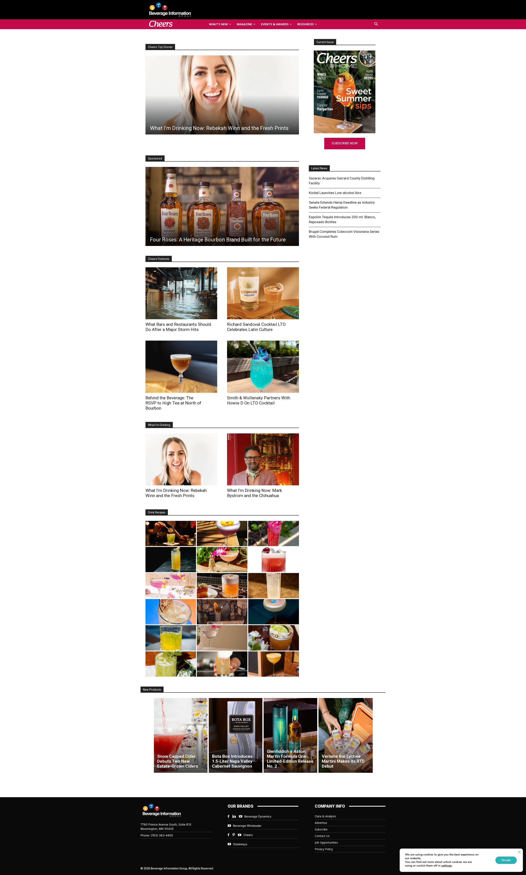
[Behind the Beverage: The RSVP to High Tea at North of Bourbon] (181, 367)
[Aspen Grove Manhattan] (222, 611)
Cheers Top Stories (160, 47)
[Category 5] (273, 533)
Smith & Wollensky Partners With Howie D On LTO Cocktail (258, 400)
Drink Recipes (156, 512)
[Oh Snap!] (170, 664)
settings (446, 866)
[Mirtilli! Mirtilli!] (222, 533)
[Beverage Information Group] (183, 9)
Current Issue (325, 42)
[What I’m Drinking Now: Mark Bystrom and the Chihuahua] (263, 459)
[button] (376, 24)
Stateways (240, 844)
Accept (506, 860)
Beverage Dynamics (257, 816)
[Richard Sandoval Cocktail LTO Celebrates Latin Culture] (263, 293)
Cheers (248, 835)
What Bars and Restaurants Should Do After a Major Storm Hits (178, 327)
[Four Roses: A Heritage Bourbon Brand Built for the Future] (222, 206)
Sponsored (155, 158)
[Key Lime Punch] (170, 611)
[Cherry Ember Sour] (273, 559)
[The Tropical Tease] (222, 559)
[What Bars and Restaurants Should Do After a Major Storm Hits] (222, 94)
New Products (152, 689)
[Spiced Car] (222, 664)
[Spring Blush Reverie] (222, 637)
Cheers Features (158, 259)
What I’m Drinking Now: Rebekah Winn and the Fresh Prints (176, 493)
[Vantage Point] (170, 559)
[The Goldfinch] (170, 637)
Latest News (319, 168)
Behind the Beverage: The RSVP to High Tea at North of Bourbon (173, 403)
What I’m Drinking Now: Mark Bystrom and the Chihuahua (254, 493)
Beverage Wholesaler (247, 825)
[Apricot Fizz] (222, 585)
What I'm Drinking (159, 425)
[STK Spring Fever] (273, 637)
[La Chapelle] (170, 533)
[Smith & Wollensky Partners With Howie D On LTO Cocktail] (263, 367)
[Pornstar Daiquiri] (273, 664)
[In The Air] (273, 585)
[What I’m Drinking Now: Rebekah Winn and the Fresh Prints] (181, 459)
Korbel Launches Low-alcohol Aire (335, 193)
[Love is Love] (273, 611)
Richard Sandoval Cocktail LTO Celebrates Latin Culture (256, 327)
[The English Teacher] (170, 585)
